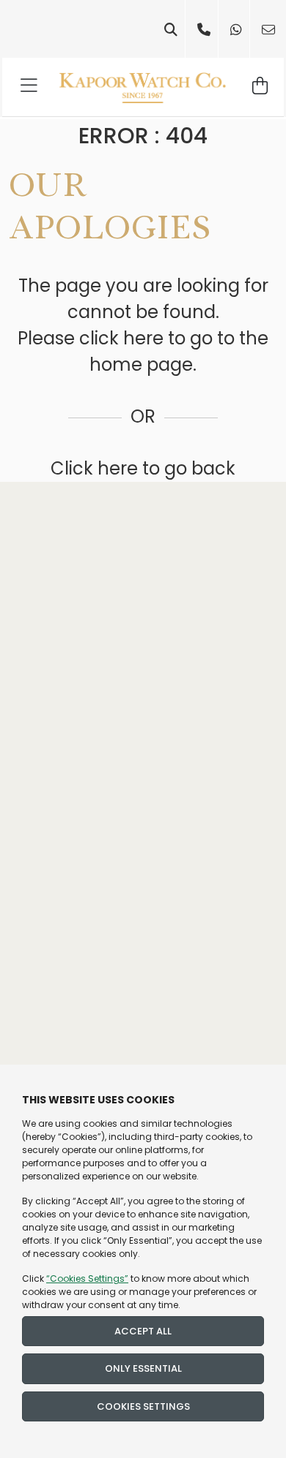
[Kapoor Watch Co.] (143, 87)
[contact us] (268, 29)
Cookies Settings (143, 1406)
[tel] (203, 29)
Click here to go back (143, 468)
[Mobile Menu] (29, 87)
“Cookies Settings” (87, 1278)
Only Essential (143, 1368)
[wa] (236, 29)
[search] (170, 29)
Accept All (143, 1331)
